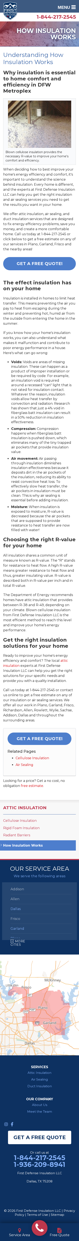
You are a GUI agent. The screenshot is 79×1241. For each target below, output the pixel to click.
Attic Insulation (25, 807)
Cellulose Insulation (32, 758)
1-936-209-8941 (39, 1164)
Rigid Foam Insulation (21, 828)
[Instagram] (6, 1124)
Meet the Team (39, 1112)
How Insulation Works (23, 845)
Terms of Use (37, 1215)
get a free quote (39, 1137)
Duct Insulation (39, 1086)
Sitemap (57, 1215)
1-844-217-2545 (56, 17)
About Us (39, 1105)
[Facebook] (12, 1124)
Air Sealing (24, 765)
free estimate (32, 786)
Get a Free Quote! (40, 263)
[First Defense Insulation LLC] (39, 1228)
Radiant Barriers (16, 835)
